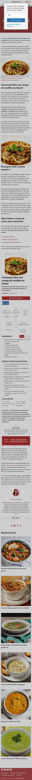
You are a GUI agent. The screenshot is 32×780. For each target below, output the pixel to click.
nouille (5, 121)
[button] (2, 293)
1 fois (21, 336)
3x (28, 336)
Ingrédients (25, 96)
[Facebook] (19, 518)
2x (25, 336)
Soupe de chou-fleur (8, 236)
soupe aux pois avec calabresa (11, 242)
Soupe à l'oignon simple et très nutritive (15, 608)
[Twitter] (20, 525)
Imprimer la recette (16, 298)
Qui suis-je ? (4, 773)
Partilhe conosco (14, 441)
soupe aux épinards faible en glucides (14, 758)
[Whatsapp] (11, 525)
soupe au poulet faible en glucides (13, 684)
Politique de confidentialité (8, 78)
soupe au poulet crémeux (10, 239)
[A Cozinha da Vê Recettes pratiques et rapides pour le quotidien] (16, 2)
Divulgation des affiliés (8, 775)
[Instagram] (15, 518)
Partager (6, 303)
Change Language (16, 20)
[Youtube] (13, 518)
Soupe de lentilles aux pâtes (11, 721)
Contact (19, 775)
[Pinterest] (17, 518)
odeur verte (12, 465)
